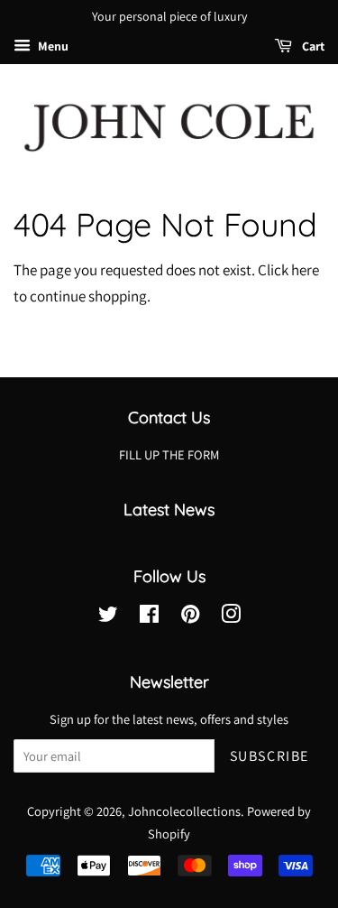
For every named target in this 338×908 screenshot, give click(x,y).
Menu (52, 46)
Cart (311, 46)
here (305, 270)
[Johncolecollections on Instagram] (231, 616)
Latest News (169, 509)
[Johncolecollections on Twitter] (108, 616)
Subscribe (269, 755)
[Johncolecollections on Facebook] (149, 616)
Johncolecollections (184, 811)
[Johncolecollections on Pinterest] (190, 616)
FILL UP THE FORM (169, 454)
